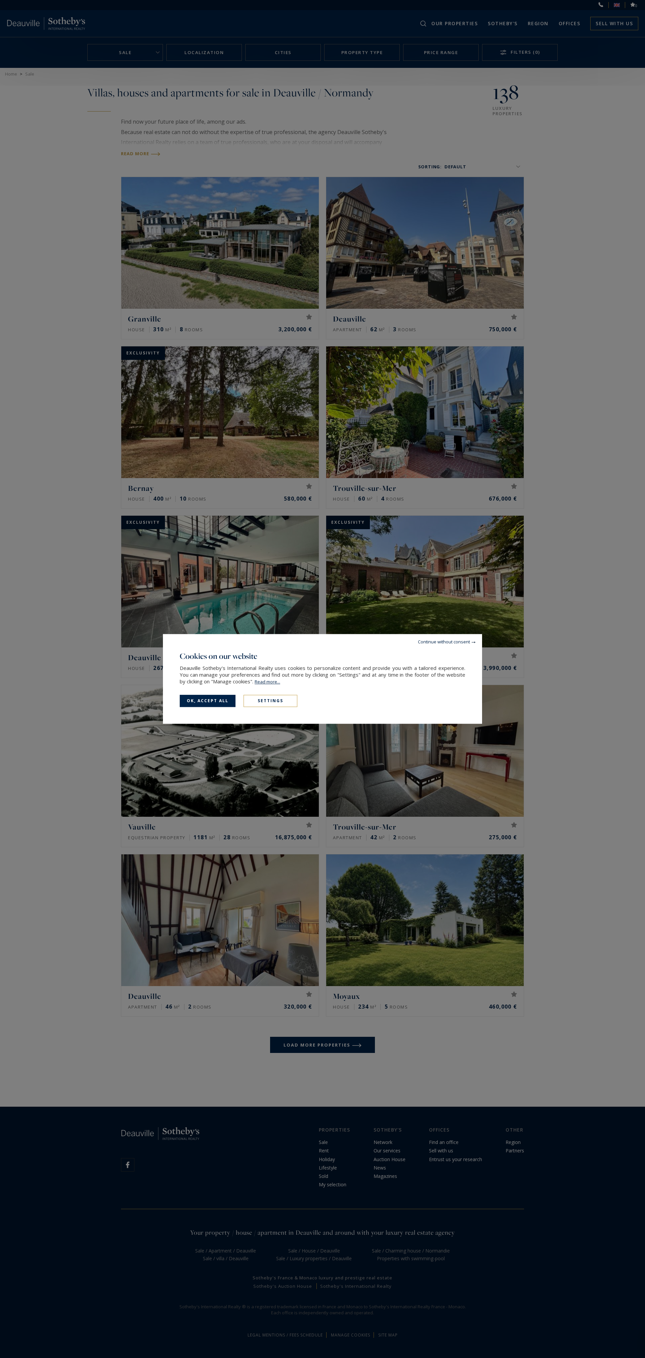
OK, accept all (207, 701)
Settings (270, 701)
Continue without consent (444, 642)
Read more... (267, 682)
